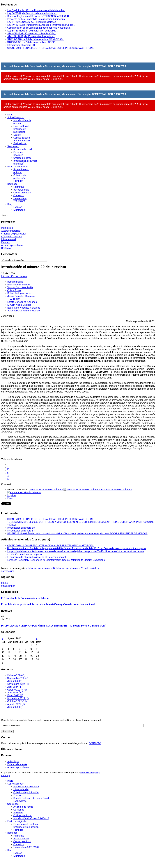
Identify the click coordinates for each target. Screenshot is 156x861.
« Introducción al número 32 (41, 568)
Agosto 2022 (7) (16, 704)
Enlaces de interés (17, 764)
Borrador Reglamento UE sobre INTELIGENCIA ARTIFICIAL (38, 16)
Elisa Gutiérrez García (18, 284)
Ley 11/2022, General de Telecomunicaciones (31, 22)
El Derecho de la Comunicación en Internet (25, 598)
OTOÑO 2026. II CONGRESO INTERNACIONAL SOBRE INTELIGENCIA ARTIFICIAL (50, 48)
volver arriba (7, 571)
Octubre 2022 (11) (17, 701)
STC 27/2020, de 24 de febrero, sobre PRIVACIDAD (35, 39)
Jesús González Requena (21, 296)
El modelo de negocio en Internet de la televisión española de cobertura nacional (48, 604)
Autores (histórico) (11, 230)
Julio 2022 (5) (14, 707)
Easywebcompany (90, 772)
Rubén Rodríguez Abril (19, 293)
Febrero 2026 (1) (16, 675)
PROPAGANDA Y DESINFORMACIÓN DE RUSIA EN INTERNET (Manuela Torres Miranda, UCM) (53, 625)
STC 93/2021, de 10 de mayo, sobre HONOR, (32, 42)
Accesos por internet (12, 245)
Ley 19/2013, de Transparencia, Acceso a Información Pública (41, 24)
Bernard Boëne (15, 281)
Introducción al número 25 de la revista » (77, 568)
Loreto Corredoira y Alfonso (22, 301)
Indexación (7, 227)
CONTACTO (95, 743)
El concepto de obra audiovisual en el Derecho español (36, 557)
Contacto (6, 248)
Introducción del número (14, 276)
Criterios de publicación (13, 233)
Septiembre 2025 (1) (18, 678)
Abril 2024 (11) (15, 686)
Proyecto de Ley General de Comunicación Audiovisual (36, 19)
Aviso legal (13, 761)
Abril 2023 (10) (15, 692)
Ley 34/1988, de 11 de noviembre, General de (32, 30)
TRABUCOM (13, 299)
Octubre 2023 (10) (17, 689)
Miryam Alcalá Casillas (19, 304)
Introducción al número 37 (21, 530)
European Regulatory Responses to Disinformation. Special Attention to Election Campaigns (56, 560)
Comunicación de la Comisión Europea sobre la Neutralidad (39, 27)
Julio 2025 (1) (14, 681)
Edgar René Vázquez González (23, 307)
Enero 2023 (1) (15, 695)
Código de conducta (11, 236)
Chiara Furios (14, 290)
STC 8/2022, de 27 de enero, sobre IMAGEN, (31, 33)
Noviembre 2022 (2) (18, 698)
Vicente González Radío (20, 287)
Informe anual (8, 239)
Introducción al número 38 (21, 45)
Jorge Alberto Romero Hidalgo (23, 310)
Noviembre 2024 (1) (18, 683)
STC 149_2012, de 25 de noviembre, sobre (31, 36)
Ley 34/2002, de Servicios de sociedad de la (32, 13)
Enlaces (5, 242)
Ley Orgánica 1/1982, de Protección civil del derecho (36, 10)
